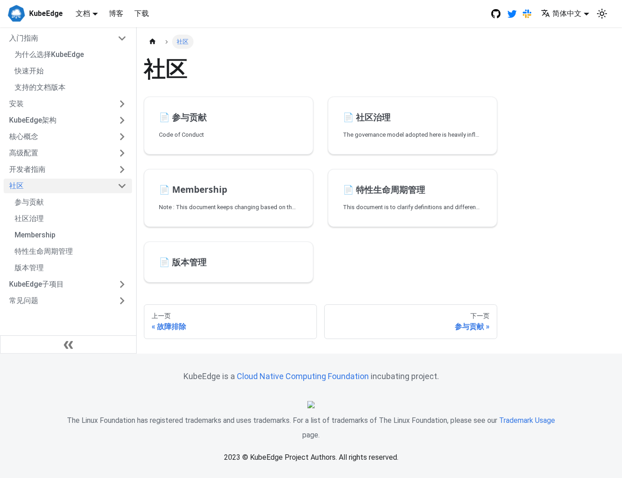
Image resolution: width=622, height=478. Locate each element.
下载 (141, 13)
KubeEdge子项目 (36, 284)
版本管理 (29, 267)
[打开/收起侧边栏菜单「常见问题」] (122, 300)
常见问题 (23, 300)
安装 (16, 103)
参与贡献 (29, 202)
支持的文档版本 (40, 87)
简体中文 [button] (566, 13)
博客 (116, 13)
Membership (35, 235)
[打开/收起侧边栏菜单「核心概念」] (122, 136)
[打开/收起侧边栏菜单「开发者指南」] (122, 169)
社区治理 (29, 218)
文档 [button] (83, 13)
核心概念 (23, 136)
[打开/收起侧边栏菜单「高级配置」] (122, 153)
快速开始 (29, 71)
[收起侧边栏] (68, 344)
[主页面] (152, 42)
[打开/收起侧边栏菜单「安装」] (122, 104)
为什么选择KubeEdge (49, 54)
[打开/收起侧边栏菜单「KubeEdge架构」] (122, 120)
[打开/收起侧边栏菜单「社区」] (122, 186)
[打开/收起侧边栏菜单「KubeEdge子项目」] (122, 284)
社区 (16, 185)
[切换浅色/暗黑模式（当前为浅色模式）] (602, 13)
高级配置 (23, 153)
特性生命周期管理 (44, 251)
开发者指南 (27, 169)
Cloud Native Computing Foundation (303, 376)
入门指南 (23, 38)
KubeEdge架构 (32, 120)
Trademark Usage (527, 420)
